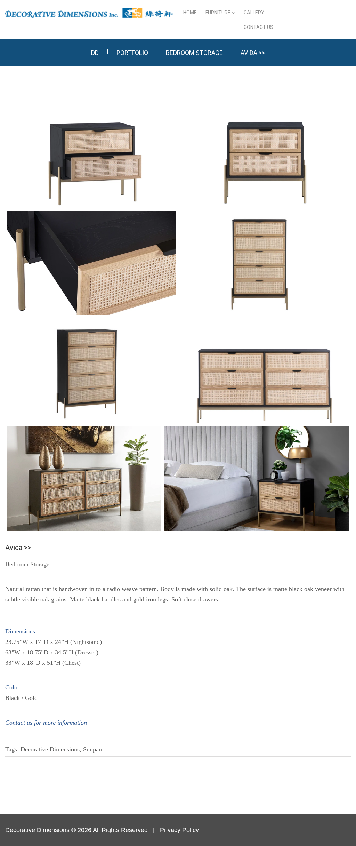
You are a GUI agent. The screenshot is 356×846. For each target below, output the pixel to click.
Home (190, 12)
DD (95, 52)
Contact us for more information (46, 722)
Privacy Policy (179, 830)
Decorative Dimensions (37, 830)
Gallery (254, 12)
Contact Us (258, 27)
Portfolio (132, 52)
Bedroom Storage (194, 52)
